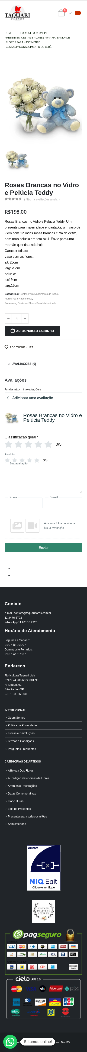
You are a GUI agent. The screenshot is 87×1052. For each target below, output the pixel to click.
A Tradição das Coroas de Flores (28, 778)
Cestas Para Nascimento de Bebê (38, 294)
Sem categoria (17, 823)
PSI (68, 1042)
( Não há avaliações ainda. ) (42, 199)
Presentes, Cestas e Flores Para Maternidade (30, 303)
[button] (78, 13)
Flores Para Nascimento (18, 298)
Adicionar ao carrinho (35, 331)
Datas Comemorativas (22, 793)
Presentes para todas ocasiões (27, 816)
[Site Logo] (17, 13)
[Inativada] (43, 868)
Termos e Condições (21, 741)
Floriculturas (15, 801)
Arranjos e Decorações (22, 785)
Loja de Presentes (19, 808)
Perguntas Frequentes (22, 748)
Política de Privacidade (22, 725)
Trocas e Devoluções (21, 733)
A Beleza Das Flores (20, 770)
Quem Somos (16, 717)
